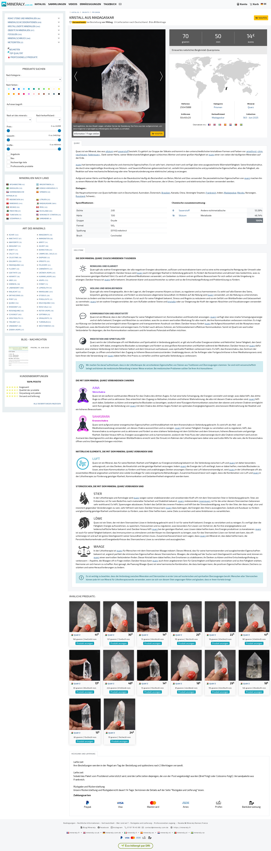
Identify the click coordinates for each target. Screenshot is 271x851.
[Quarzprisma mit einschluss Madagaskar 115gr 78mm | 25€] (186, 616)
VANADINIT (15, 326)
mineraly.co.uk (93, 832)
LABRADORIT (16, 288)
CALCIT (13, 254)
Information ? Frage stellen (86, 133)
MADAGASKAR (48, 203)
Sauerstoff (184, 210)
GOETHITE (15, 272)
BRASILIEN (16, 188)
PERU (43, 207)
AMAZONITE (45, 235)
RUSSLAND (46, 211)
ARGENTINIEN (47, 184)
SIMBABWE (45, 218)
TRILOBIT (14, 322)
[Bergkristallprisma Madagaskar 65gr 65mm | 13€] (84, 664)
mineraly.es (148, 832)
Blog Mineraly (89, 827)
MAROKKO (16, 203)
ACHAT (13, 235)
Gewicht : (11, 136)
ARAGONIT (15, 246)
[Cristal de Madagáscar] (236, 124)
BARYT (13, 250)
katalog (75, 12)
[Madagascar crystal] (214, 124)
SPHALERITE (45, 318)
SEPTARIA (44, 314)
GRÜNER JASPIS (47, 272)
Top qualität (15, 53)
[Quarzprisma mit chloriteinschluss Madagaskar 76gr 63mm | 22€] (220, 616)
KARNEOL (14, 284)
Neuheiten (14, 49)
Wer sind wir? (122, 823)
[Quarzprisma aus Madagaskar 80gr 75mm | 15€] (85, 713)
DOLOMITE (15, 261)
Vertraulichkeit (107, 823)
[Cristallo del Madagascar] (220, 124)
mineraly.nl (165, 832)
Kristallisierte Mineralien (24, 26)
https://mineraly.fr (182, 827)
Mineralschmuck (19, 38)
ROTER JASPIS (46, 310)
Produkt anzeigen (85, 643)
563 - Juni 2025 (250, 117)
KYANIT (43, 284)
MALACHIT (15, 291)
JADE (12, 280)
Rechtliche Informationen (88, 823)
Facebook (104, 827)
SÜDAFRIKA (15, 218)
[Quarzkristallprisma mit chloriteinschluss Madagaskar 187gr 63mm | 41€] (254, 616)
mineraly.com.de (113, 832)
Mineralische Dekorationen (24, 22)
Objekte (86, 12)
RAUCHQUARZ (46, 303)
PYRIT (13, 299)
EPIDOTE (44, 261)
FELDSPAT (44, 265)
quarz (76, 634)
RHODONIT (15, 307)
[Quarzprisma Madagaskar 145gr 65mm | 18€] (254, 664)
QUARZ (14, 303)
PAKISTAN (15, 211)
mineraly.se (199, 832)
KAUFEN (261, 17)
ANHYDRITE (15, 242)
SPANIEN (45, 192)
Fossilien (15, 34)
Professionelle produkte (23, 57)
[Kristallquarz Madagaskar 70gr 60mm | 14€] (152, 616)
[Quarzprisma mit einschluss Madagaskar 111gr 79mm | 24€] (119, 713)
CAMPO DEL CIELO (48, 254)
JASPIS (43, 280)
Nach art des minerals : (17, 115)
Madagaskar (218, 117)
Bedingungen (69, 823)
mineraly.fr (74, 832)
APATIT (43, 242)
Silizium (182, 215)
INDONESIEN (17, 199)
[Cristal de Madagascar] (209, 124)
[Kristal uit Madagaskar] (230, 124)
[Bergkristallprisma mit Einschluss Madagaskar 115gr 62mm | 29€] (220, 664)
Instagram (117, 827)
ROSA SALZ (45, 307)
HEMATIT (14, 276)
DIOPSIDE (44, 257)
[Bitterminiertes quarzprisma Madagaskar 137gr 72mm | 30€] (118, 616)
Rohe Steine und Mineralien (24, 18)
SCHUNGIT (15, 314)
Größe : (10, 145)
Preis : (9, 126)
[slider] (8, 130)
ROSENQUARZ (16, 310)
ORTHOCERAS (16, 295)
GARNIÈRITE (45, 269)
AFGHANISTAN (17, 184)
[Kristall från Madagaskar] (241, 124)
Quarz (251, 107)
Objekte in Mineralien (21, 30)
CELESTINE (15, 257)
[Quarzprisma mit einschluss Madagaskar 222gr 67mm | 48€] (118, 664)
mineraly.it (132, 832)
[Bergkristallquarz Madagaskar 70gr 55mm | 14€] (152, 664)
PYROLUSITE (45, 299)
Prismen (96, 12)
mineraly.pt (182, 832)
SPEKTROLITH (16, 318)
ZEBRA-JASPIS (16, 329)
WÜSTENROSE (46, 326)
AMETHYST (15, 238)
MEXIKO (14, 207)
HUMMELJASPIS (47, 276)
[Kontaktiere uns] (120, 4)
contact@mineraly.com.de (156, 827)
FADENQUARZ (16, 265)
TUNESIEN (15, 214)
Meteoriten (15, 42)
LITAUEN (45, 199)
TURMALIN (45, 322)
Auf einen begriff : (15, 104)
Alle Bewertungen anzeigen (47, 403)
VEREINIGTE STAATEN (50, 214)
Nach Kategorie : (13, 75)
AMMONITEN (46, 238)
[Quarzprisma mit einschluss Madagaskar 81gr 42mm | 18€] (186, 664)
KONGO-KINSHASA (49, 188)
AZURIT (43, 246)
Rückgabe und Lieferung (141, 823)
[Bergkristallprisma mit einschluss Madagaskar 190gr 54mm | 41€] (84, 616)
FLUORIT (14, 269)
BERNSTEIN (45, 250)
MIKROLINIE (46, 291)
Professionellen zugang (165, 823)
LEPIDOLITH (45, 288)
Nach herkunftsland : (45, 115)
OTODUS (44, 295)
